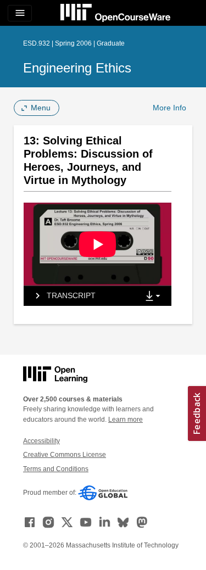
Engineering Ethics (77, 67)
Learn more (125, 419)
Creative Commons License (64, 455)
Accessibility (41, 441)
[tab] (81, 296)
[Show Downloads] (154, 296)
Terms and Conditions (55, 469)
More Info (169, 107)
